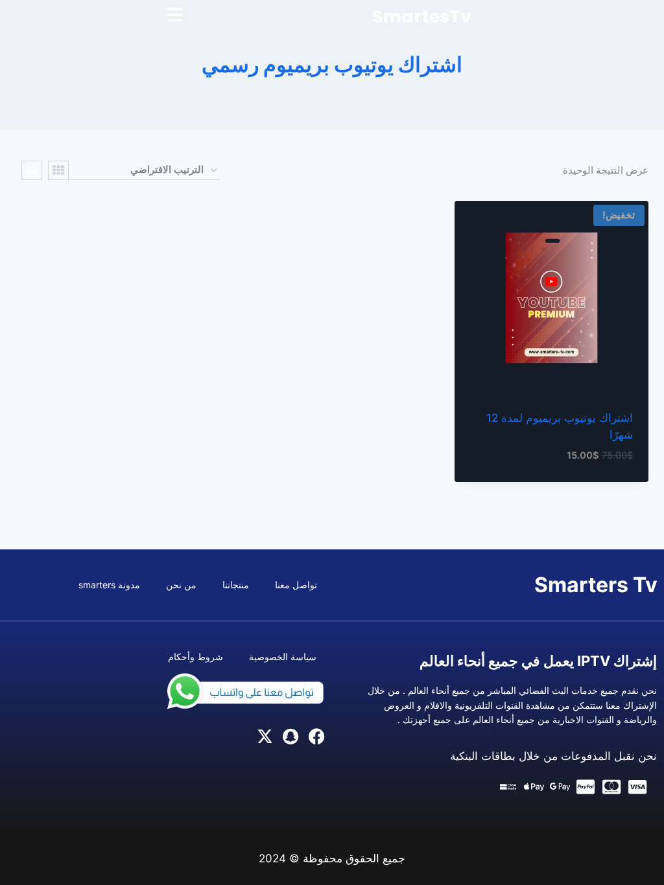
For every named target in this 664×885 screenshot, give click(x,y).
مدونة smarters (109, 584)
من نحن (181, 584)
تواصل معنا (296, 584)
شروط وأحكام (195, 656)
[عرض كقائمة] (31, 170)
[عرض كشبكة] (58, 170)
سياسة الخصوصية (282, 656)
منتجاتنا (235, 584)
